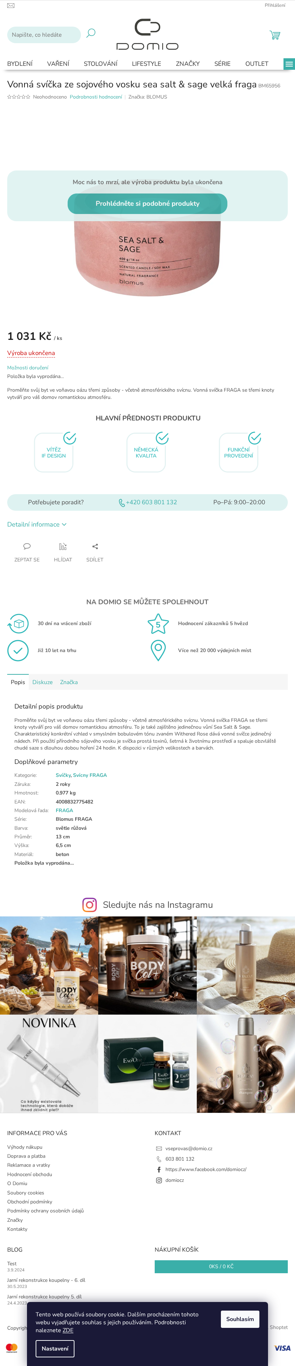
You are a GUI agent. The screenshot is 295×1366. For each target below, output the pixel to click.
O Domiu (17, 1183)
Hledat (91, 35)
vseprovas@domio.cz (188, 1148)
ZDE (68, 1330)
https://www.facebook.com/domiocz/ (205, 1169)
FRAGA (64, 810)
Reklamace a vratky (28, 1165)
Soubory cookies (25, 1192)
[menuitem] (20, 64)
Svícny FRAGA (90, 775)
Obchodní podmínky (29, 1201)
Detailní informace (33, 524)
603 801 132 (179, 1159)
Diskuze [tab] (42, 682)
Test (12, 1263)
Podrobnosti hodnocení (96, 97)
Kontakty (17, 1229)
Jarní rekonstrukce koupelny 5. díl (44, 1296)
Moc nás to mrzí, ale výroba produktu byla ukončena (147, 182)
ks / (221, 1266)
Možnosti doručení (27, 367)
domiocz (174, 1180)
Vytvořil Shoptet (269, 1327)
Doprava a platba (26, 1156)
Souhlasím (240, 1319)
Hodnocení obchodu (29, 1174)
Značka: (147, 97)
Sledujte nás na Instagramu (158, 905)
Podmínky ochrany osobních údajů (45, 1210)
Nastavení (55, 1349)
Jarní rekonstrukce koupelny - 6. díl (46, 1280)
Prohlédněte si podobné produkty (148, 203)
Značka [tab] (69, 682)
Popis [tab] (18, 682)
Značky (15, 1220)
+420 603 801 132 (151, 502)
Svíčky (63, 775)
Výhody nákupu (24, 1147)
